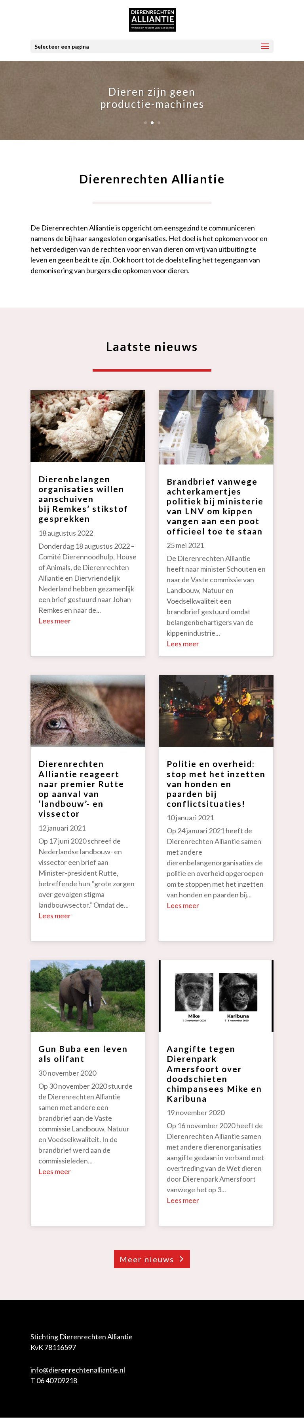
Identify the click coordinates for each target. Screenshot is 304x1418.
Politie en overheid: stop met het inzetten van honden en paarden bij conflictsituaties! (216, 783)
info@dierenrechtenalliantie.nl (77, 1369)
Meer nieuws (147, 1259)
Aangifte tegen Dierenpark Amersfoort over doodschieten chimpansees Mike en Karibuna (214, 1073)
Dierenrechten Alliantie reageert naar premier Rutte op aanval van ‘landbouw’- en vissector (81, 788)
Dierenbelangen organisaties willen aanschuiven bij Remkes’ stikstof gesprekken (83, 499)
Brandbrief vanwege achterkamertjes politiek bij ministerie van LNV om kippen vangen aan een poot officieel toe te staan (215, 506)
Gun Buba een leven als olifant (83, 1053)
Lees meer (54, 620)
